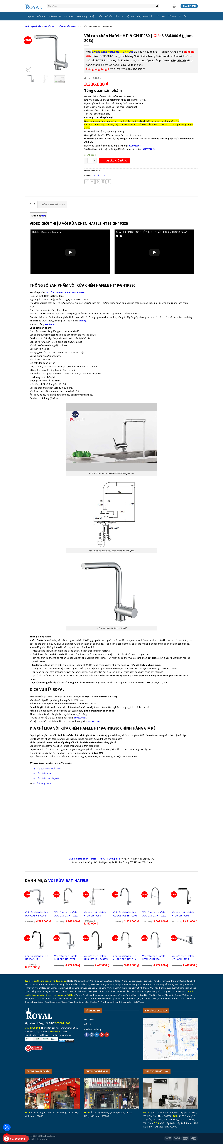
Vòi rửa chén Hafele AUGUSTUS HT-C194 (125, 957)
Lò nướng (82, 16)
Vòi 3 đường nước (42, 783)
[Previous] (30, 52)
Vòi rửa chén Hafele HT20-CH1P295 (183, 914)
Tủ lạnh (172, 16)
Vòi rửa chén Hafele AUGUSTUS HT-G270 (96, 957)
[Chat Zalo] (7, 1127)
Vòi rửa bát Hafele (68, 26)
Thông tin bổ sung (53, 204)
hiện (43, 216)
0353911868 (62, 1023)
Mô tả (31, 204)
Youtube (49, 324)
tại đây (82, 320)
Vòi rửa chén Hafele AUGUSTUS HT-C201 (125, 914)
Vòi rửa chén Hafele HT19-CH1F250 (153, 957)
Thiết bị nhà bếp (33, 26)
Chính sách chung (92, 1029)
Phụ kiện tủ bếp (145, 16)
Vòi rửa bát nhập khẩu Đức (47, 768)
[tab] (31, 204)
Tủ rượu (160, 16)
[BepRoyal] (33, 6)
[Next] (75, 52)
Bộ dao (130, 16)
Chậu (92, 16)
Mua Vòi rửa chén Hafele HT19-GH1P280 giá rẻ (94, 858)
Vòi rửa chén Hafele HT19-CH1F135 (183, 957)
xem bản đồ (54, 1031)
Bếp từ (30, 16)
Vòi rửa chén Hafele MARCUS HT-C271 (65, 957)
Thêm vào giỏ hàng (114, 160)
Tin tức (182, 16)
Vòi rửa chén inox (42, 773)
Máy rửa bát (55, 16)
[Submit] (157, 6)
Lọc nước (69, 16)
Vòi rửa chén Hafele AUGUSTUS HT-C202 (154, 914)
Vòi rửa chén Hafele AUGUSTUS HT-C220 (66, 914)
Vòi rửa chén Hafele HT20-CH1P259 (95, 914)
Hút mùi (41, 16)
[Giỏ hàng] (174, 6)
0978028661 (32, 1027)
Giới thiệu (89, 1019)
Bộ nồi (108, 16)
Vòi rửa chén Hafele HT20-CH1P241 (36, 957)
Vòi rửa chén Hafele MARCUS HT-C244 (36, 914)
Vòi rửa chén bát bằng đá (46, 778)
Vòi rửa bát (50, 26)
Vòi (100, 16)
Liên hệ (87, 1024)
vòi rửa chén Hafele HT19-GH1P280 (65, 292)
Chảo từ (119, 16)
